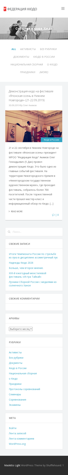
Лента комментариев (21, 438)
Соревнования (17, 399)
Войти (12, 428)
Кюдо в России (44, 56)
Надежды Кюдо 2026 (21, 262)
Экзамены (15, 404)
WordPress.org (17, 443)
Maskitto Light (12, 465)
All (14, 49)
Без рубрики (48, 49)
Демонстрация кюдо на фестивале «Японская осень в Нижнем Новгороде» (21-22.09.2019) (31, 95)
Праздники (27, 72)
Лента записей (17, 433)
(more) (43, 72)
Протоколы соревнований (24, 389)
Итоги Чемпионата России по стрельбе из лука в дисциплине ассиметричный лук (33, 255)
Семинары (15, 394)
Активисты (28, 49)
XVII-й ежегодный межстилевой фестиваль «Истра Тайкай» (27, 275)
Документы (21, 56)
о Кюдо (52, 64)
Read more (16, 211)
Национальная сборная (26, 64)
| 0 (57, 214)
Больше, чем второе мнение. (26, 268)
